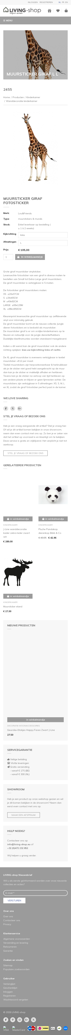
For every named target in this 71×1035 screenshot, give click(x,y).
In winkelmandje (35, 719)
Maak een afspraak (24, 815)
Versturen (14, 900)
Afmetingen (9, 241)
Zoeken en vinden (13, 960)
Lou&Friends (25, 213)
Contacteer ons (11, 920)
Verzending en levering (15, 942)
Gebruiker (9, 978)
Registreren (46, 2)
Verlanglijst (9, 983)
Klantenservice (11, 933)
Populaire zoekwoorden (16, 969)
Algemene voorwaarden (16, 938)
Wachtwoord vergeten (15, 999)
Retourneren (10, 946)
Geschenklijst (10, 987)
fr (63, 2)
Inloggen (33, 2)
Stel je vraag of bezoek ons (25, 453)
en (66, 2)
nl (60, 2)
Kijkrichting (9, 233)
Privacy (7, 924)
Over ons (8, 911)
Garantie (8, 950)
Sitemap (8, 965)
